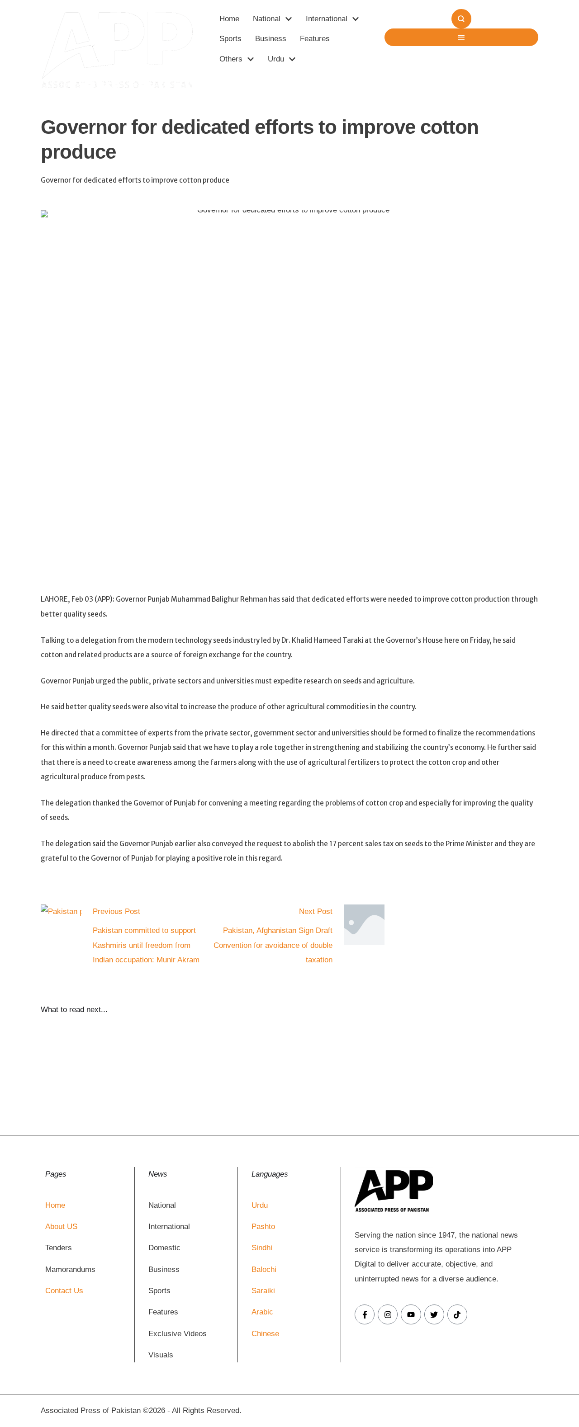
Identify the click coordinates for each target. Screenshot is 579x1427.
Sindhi (262, 1247)
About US (61, 1226)
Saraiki (263, 1290)
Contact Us (64, 1290)
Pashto (263, 1226)
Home (55, 1205)
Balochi (264, 1269)
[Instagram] (388, 1314)
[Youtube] (411, 1314)
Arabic (262, 1312)
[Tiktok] (457, 1314)
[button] (288, 19)
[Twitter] (434, 1314)
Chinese (265, 1333)
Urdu (260, 1205)
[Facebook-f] (365, 1314)
